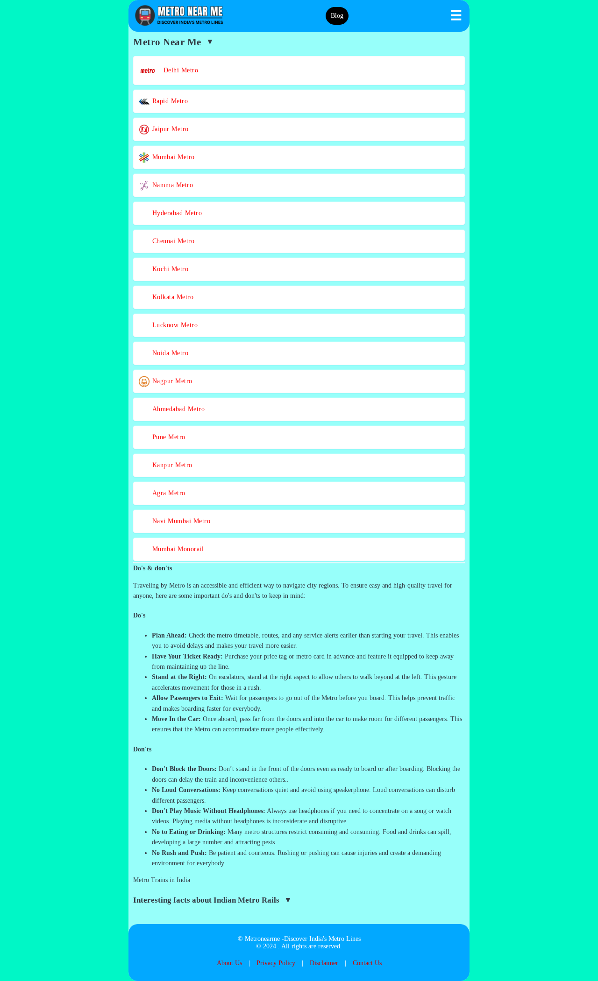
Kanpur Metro (171, 465)
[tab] (299, 568)
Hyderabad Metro (176, 213)
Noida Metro (169, 353)
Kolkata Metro (171, 297)
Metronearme (262, 938)
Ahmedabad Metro (177, 409)
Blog (337, 15)
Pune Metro (167, 437)
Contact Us (367, 963)
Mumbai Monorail (177, 549)
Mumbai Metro (172, 157)
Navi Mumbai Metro (180, 521)
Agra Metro (167, 493)
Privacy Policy (275, 963)
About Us (229, 963)
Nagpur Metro (171, 381)
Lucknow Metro (174, 325)
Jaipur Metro (169, 129)
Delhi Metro (177, 70)
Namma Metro (171, 185)
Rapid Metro (169, 101)
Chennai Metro (172, 241)
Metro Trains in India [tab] (161, 879)
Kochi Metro (169, 269)
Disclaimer (324, 963)
